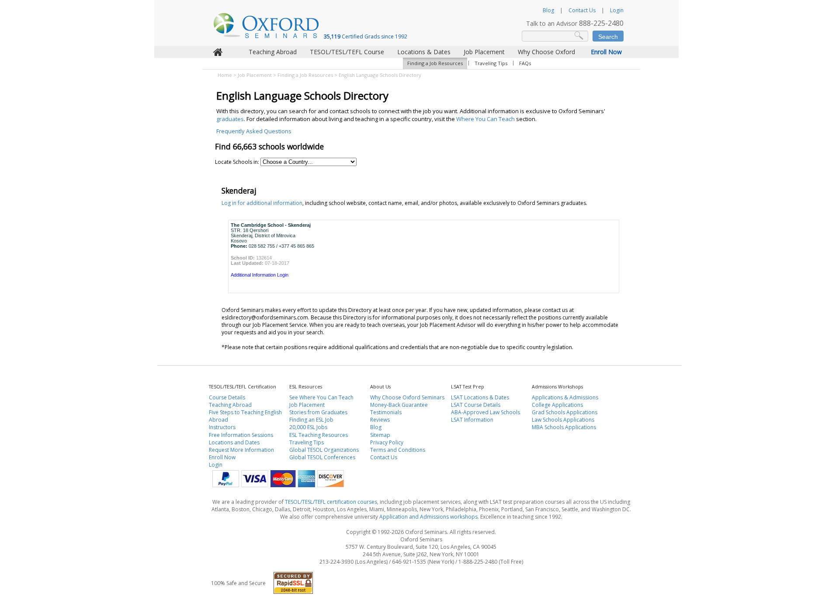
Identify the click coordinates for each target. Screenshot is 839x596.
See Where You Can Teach (321, 397)
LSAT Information (472, 419)
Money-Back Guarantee (399, 405)
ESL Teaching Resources (318, 435)
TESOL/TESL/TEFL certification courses (331, 502)
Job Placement (484, 52)
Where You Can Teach (485, 119)
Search (608, 36)
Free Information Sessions (241, 435)
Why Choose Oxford (546, 52)
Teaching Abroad (273, 52)
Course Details (227, 397)
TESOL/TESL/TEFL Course (347, 52)
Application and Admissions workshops (428, 516)
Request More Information (241, 450)
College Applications (557, 405)
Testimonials (386, 412)
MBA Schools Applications (564, 427)
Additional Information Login (259, 274)
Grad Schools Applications (564, 412)
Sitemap (380, 435)
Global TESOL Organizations (324, 450)
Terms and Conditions (397, 450)
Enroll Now (606, 52)
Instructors (222, 427)
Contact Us (582, 10)
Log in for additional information (262, 203)
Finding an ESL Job (311, 419)
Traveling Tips (491, 63)
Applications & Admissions (565, 397)
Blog (548, 10)
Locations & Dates (424, 52)
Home (225, 75)
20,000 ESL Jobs (308, 427)
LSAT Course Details (475, 405)
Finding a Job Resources (435, 63)
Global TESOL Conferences (322, 457)
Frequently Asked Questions (253, 131)
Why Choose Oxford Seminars (407, 397)
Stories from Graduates (318, 412)
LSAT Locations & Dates (480, 397)
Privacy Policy (386, 442)
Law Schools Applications (563, 419)
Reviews (380, 419)
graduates (230, 119)
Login (617, 10)
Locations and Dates (234, 442)
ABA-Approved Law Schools (485, 412)
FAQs (525, 63)
